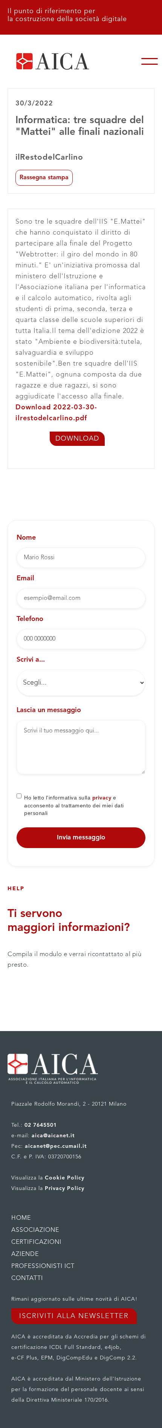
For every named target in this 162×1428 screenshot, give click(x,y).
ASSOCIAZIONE (35, 1230)
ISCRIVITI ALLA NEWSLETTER (74, 1316)
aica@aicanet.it (53, 1135)
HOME (21, 1218)
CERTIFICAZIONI (36, 1242)
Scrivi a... (31, 659)
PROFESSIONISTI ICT (43, 1266)
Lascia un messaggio (49, 710)
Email (25, 578)
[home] (69, 61)
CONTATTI (27, 1278)
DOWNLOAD (77, 438)
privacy (102, 798)
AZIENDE (25, 1254)
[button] (149, 61)
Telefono (30, 619)
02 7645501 (40, 1125)
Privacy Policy (64, 1188)
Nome (26, 537)
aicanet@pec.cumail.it (56, 1146)
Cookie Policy (64, 1178)
